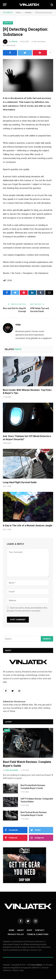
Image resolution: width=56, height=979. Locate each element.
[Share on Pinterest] (40, 52)
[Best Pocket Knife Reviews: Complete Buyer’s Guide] (10, 788)
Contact (40, 930)
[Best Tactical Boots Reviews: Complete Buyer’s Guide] (10, 815)
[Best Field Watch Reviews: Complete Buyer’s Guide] (28, 743)
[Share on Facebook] (10, 52)
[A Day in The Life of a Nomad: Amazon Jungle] (28, 507)
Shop (29, 930)
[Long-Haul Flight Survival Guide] (28, 464)
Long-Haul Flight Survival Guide (20, 482)
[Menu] (5, 4)
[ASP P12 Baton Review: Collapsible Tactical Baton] (10, 802)
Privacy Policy (16, 934)
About (20, 930)
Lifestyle (8, 23)
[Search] (51, 4)
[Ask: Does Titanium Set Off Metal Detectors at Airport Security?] (28, 417)
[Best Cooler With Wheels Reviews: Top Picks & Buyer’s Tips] (28, 371)
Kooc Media (36, 965)
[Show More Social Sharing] (50, 52)
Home (11, 930)
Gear (7, 730)
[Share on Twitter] (25, 52)
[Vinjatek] (29, 4)
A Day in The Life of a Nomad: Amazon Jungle (27, 525)
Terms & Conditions (37, 934)
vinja (14, 42)
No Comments (40, 42)
